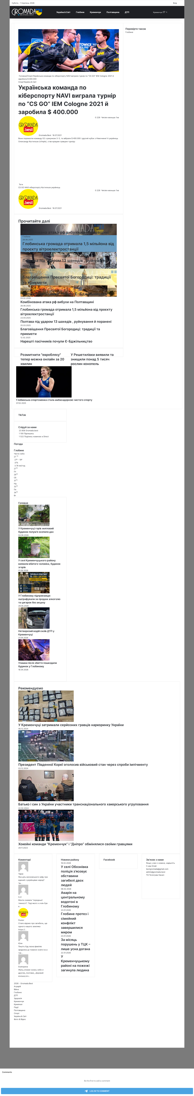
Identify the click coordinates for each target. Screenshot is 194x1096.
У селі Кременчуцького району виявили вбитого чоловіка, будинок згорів (39, 564)
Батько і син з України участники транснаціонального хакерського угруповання (83, 804)
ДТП (127, 12)
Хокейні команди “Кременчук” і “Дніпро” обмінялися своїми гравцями (75, 844)
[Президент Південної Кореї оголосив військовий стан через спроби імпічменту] (46, 761)
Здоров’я (18, 998)
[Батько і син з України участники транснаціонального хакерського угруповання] (46, 800)
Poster (21, 920)
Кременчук (95, 12)
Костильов (46, 187)
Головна (22, 76)
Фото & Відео (20, 1019)
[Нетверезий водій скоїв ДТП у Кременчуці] (34, 628)
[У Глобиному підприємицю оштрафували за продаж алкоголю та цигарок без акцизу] (34, 592)
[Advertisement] (68, 163)
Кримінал (18, 1004)
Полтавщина (113, 12)
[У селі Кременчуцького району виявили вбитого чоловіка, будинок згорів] (34, 557)
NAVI (27, 187)
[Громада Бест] (27, 12)
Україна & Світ (63, 12)
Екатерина (23, 966)
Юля (20, 943)
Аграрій (17, 986)
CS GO (21, 187)
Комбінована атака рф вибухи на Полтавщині (66, 232)
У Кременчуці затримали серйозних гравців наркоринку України (71, 725)
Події (16, 1007)
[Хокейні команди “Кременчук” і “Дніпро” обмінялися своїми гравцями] (46, 840)
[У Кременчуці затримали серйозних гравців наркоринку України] (46, 721)
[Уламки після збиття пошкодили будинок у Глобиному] (34, 660)
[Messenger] (11, 1043)
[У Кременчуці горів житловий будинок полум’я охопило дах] (34, 525)
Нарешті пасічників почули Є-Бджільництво (65, 294)
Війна (25, 253)
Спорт (30, 76)
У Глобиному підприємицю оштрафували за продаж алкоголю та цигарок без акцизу (39, 599)
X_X (19, 897)
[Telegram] (12, 1043)
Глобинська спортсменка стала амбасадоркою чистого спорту (54, 400)
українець (55, 187)
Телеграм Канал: (157, 875)
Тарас (20, 874)
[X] (10, 1040)
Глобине (80, 12)
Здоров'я (27, 287)
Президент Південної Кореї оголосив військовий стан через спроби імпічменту (83, 765)
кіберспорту (35, 187)
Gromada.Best (45, 135)
